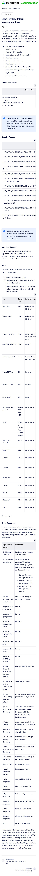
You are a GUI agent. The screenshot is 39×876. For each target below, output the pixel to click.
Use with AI (8, 14)
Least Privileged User (14, 8)
